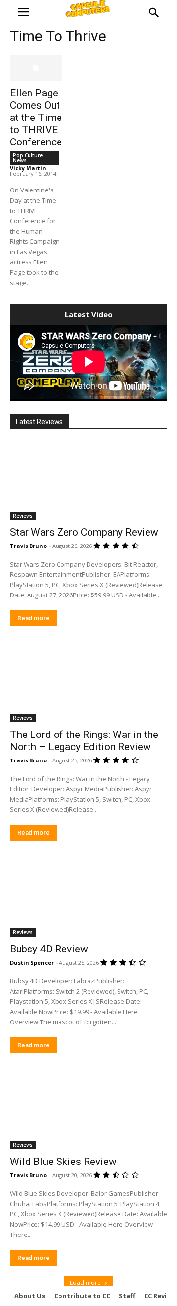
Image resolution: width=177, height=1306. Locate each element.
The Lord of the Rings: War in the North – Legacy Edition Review (84, 741)
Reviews (23, 515)
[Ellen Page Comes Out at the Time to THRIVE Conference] (36, 68)
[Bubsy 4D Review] (88, 897)
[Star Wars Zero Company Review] (88, 481)
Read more (33, 618)
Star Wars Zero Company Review (84, 532)
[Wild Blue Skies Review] (88, 1110)
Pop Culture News (28, 158)
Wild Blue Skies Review (63, 1161)
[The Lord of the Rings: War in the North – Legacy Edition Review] (88, 683)
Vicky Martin (28, 168)
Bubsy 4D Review (49, 949)
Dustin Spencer (32, 962)
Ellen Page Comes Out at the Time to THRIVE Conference (36, 117)
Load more (85, 1283)
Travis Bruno (28, 545)
